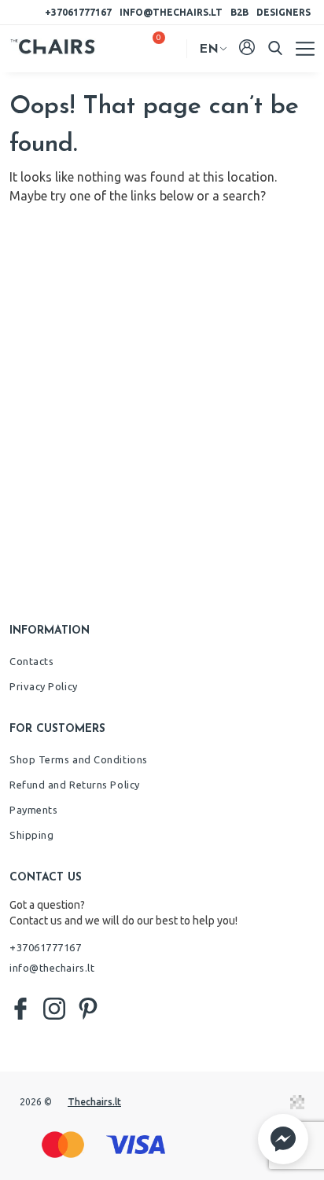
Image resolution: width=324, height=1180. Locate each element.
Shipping (31, 834)
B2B (239, 12)
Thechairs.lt (94, 1102)
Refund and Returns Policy (74, 784)
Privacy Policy (43, 686)
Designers (283, 12)
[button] (283, 1139)
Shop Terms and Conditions (78, 759)
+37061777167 (78, 12)
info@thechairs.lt (171, 12)
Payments (33, 809)
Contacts (31, 661)
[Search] (275, 48)
